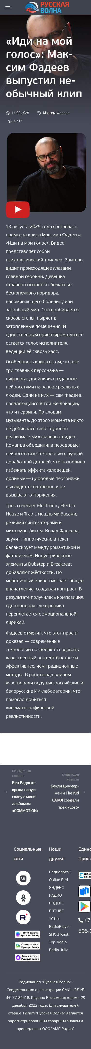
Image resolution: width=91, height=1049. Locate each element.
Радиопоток (60, 872)
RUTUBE (56, 911)
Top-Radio (58, 942)
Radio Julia (58, 950)
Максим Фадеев (56, 113)
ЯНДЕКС (56, 903)
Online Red (58, 880)
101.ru (54, 919)
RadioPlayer (59, 927)
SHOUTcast (58, 935)
